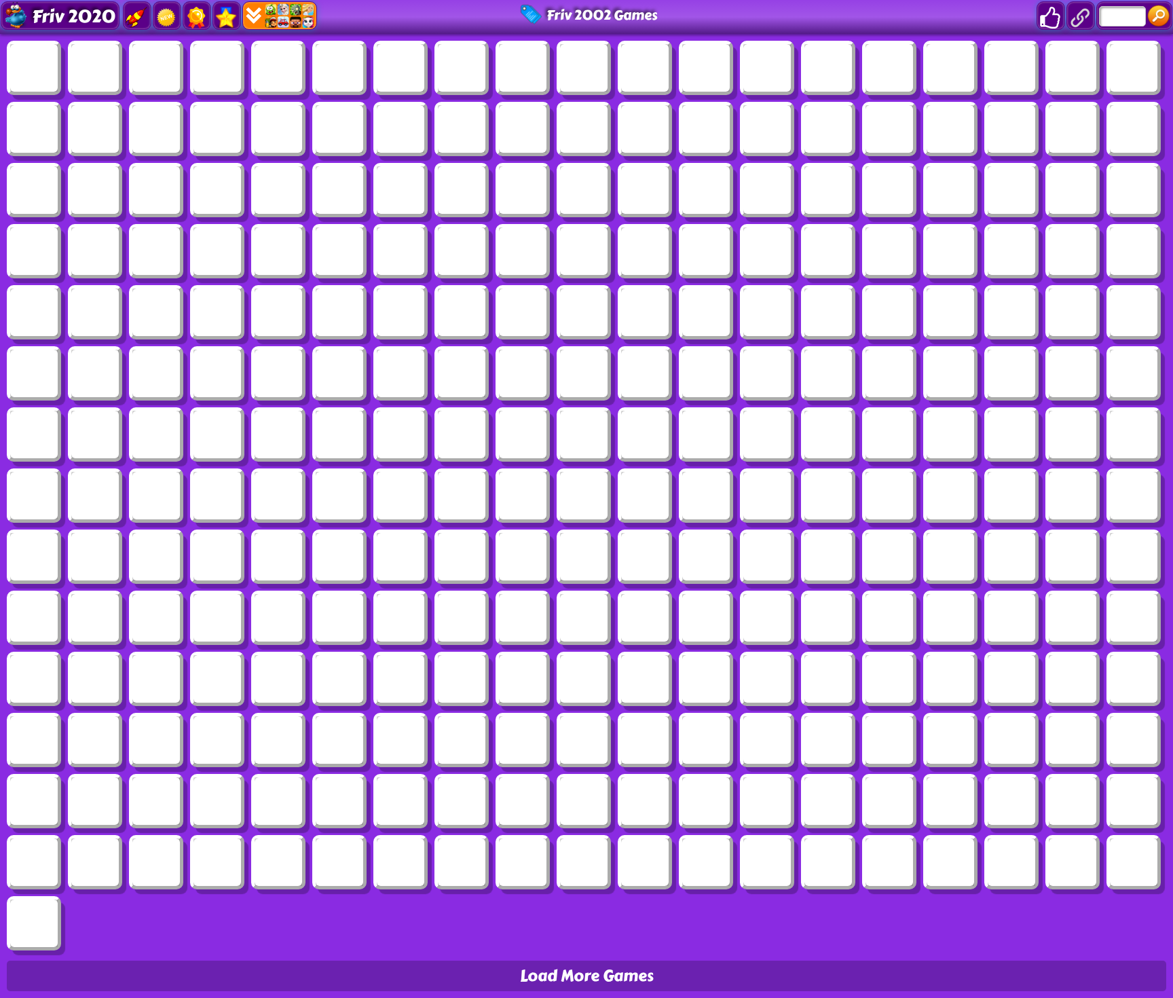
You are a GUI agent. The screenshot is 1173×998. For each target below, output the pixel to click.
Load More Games (587, 976)
